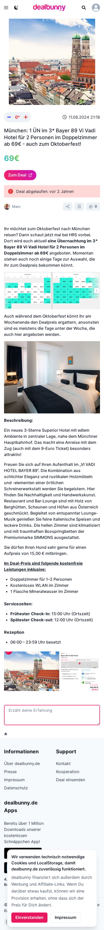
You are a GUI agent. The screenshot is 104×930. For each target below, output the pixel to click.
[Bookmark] (79, 207)
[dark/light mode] (16, 8)
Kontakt (63, 763)
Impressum (65, 917)
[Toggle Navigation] (6, 8)
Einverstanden (29, 917)
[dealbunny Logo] (51, 8)
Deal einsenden (70, 779)
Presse (10, 771)
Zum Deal (17, 174)
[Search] (84, 8)
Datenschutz (16, 787)
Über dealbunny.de (22, 763)
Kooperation (67, 771)
